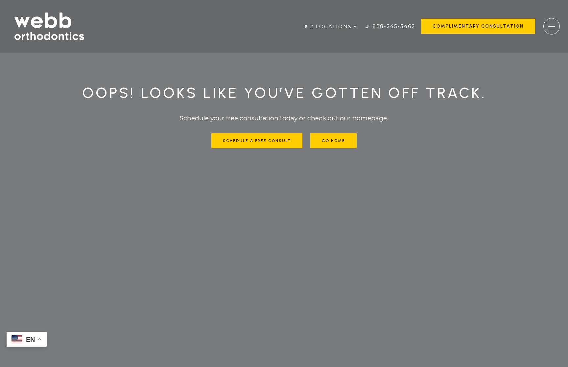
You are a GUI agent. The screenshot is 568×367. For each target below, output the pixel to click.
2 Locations (331, 26)
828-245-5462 (392, 26)
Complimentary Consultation (478, 26)
